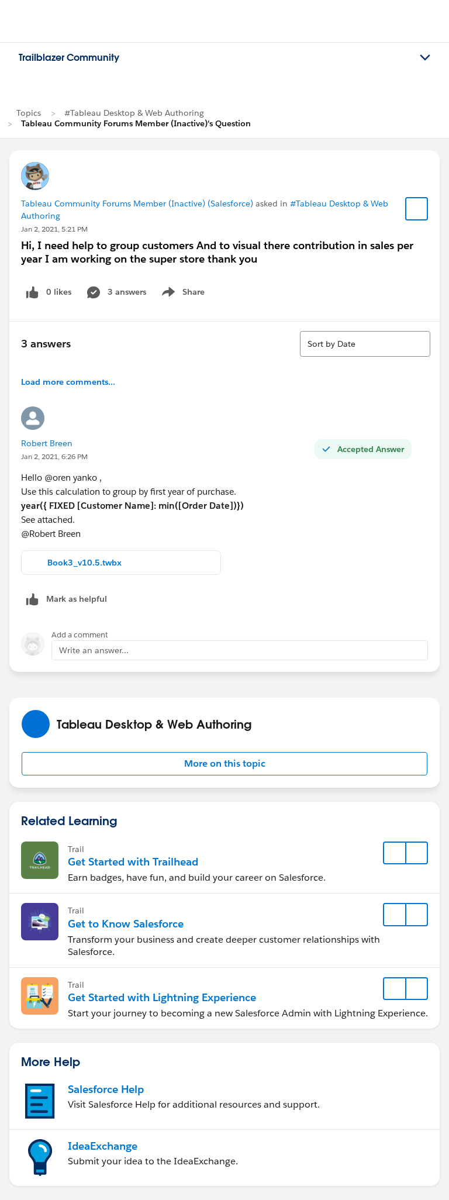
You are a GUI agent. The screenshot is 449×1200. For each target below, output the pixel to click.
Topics (28, 113)
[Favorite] (416, 208)
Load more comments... (68, 382)
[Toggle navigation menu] (425, 58)
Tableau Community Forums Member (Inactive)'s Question (136, 123)
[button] (224, 763)
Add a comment (79, 635)
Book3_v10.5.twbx (84, 562)
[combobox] (365, 344)
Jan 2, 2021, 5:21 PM (54, 229)
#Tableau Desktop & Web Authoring (134, 113)
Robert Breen (46, 443)
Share (181, 294)
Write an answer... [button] (94, 650)
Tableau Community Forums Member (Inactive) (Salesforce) (137, 203)
